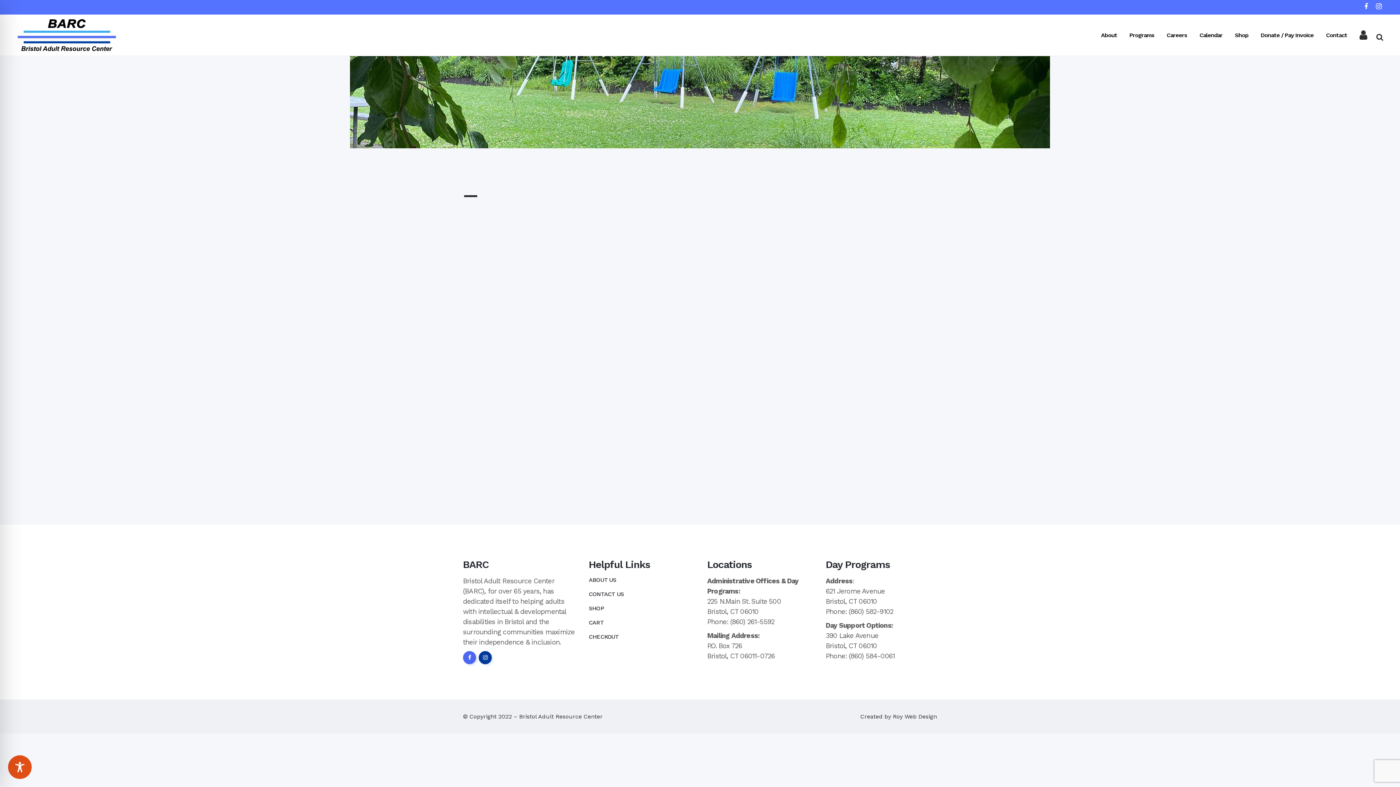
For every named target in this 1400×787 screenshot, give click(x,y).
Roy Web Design (915, 716)
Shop (596, 608)
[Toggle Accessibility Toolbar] (19, 767)
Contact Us (606, 594)
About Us (603, 579)
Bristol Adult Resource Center (561, 716)
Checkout (604, 636)
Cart (596, 622)
